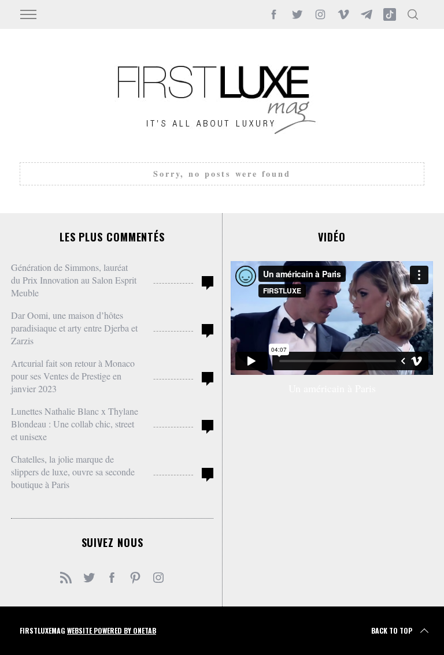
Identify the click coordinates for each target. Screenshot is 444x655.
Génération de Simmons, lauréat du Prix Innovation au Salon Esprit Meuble (73, 280)
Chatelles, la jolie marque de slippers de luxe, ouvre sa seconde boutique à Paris (73, 471)
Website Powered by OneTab (111, 630)
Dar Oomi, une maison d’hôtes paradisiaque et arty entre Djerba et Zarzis (74, 328)
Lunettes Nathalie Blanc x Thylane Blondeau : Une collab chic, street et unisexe (74, 423)
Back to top (391, 630)
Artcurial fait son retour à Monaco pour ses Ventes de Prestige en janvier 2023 (73, 376)
